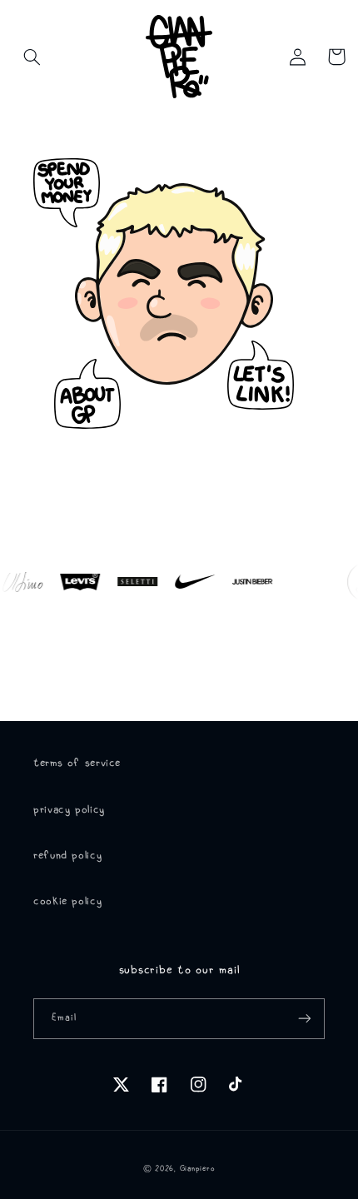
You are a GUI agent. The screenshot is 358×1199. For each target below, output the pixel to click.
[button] (32, 56)
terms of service (77, 763)
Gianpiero (198, 1168)
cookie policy (67, 901)
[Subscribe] (305, 1018)
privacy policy (69, 810)
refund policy (67, 855)
